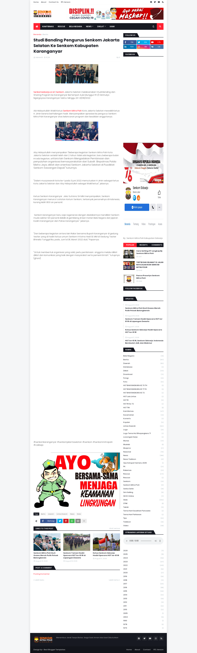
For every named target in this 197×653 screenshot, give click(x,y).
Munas (143, 440)
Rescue (143, 474)
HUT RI (143, 400)
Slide (79, 514)
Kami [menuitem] (112, 26)
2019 (143, 576)
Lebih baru (39, 580)
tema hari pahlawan (143, 514)
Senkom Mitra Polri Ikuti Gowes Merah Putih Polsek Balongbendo (46, 555)
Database (143, 367)
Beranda (37, 34)
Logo (143, 429)
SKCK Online (143, 496)
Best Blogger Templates (54, 649)
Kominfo (143, 418)
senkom (143, 481)
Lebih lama (114, 580)
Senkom (60, 92)
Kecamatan (143, 415)
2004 (143, 617)
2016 (143, 587)
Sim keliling (143, 492)
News (72, 514)
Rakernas (143, 470)
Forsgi (143, 378)
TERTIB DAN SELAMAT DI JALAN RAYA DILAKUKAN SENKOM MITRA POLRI (149, 264)
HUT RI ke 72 (143, 404)
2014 (143, 595)
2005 (143, 613)
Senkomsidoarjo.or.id (44, 92)
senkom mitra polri (143, 485)
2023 (143, 561)
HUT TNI (143, 407)
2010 (143, 609)
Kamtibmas (143, 411)
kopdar (143, 422)
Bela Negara (143, 356)
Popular (130, 245)
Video (143, 525)
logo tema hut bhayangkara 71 (143, 433)
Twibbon (143, 522)
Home (36, 2)
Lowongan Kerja (143, 437)
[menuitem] (37, 26)
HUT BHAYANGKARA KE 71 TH (143, 389)
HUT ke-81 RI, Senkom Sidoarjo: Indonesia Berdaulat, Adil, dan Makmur (144, 341)
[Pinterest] (66, 521)
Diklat (143, 370)
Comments (157, 245)
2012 (143, 602)
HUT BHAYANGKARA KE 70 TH (143, 385)
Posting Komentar (42, 574)
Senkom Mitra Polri (72, 110)
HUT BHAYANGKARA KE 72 (143, 392)
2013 (143, 598)
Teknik (143, 507)
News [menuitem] (89, 26)
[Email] (78, 521)
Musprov (143, 448)
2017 (143, 583)
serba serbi (143, 488)
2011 (143, 606)
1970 (143, 628)
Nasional (143, 452)
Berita (45, 34)
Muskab (143, 444)
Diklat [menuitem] (100, 26)
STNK (143, 503)
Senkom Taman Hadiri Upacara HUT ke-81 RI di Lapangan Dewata (74, 555)
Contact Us (54, 2)
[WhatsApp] (72, 521)
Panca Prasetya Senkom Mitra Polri (148, 276)
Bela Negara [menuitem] (75, 26)
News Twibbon (143, 459)
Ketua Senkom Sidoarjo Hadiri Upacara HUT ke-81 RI (106, 554)
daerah (51, 514)
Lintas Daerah (62, 514)
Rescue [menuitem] (61, 26)
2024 (143, 558)
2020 (143, 572)
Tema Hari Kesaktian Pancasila (143, 510)
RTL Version (65, 2)
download (143, 374)
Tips (143, 518)
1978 (143, 624)
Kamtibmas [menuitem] (48, 26)
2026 (143, 550)
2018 (143, 580)
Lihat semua (114, 528)
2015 (143, 591)
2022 (143, 565)
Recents (143, 245)
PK (143, 466)
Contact (147, 649)
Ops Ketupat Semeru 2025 (143, 463)
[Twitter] (60, 521)
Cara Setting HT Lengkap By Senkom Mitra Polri (149, 252)
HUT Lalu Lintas (143, 396)
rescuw (143, 477)
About (43, 2)
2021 (143, 569)
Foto (143, 381)
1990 (143, 620)
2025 (143, 554)
